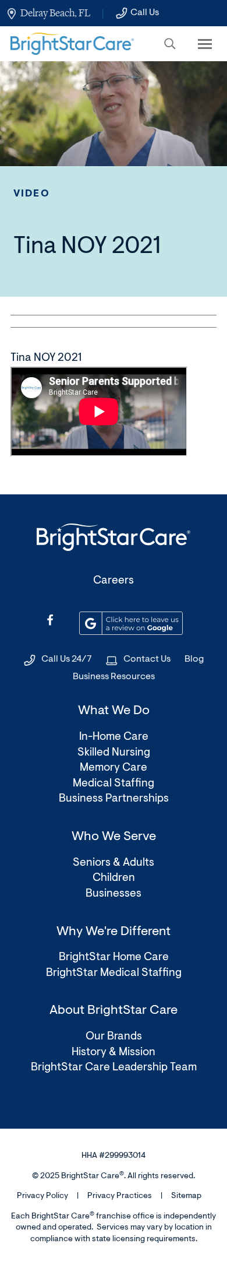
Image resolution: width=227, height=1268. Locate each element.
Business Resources (114, 677)
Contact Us (147, 659)
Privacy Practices (119, 1196)
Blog (194, 659)
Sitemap (186, 1196)
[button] (170, 43)
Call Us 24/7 (66, 659)
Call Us (144, 12)
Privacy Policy (42, 1196)
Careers (113, 580)
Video (31, 194)
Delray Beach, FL (55, 12)
